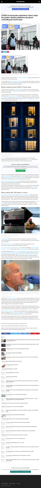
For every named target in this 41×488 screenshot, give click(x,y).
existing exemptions (6, 176)
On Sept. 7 (29, 159)
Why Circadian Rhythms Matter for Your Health (9, 368)
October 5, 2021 (4, 404)
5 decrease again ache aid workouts (12, 364)
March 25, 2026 (9, 346)
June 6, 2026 (8, 439)
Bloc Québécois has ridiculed (8, 244)
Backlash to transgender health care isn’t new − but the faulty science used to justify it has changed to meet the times (22, 460)
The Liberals (3, 247)
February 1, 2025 (4, 420)
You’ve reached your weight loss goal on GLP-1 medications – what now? (18, 455)
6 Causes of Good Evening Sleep (11, 376)
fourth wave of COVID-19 (22, 77)
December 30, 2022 (9, 423)
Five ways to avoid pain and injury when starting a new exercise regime (18, 422)
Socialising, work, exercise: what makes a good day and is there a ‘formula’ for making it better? (22, 357)
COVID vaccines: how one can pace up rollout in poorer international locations (15, 403)
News (5, 12)
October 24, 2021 (9, 452)
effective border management (23, 194)
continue (8, 247)
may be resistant (35, 98)
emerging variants (26, 98)
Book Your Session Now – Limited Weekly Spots (20, 471)
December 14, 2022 (9, 383)
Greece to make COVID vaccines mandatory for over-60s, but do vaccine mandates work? (21, 430)
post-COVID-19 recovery (18, 89)
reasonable (30, 308)
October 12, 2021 (4, 21)
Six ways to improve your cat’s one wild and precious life (15, 438)
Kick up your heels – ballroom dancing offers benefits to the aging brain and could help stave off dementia (22, 390)
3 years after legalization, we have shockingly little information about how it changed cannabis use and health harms (22, 386)
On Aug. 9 (3, 158)
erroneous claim (18, 247)
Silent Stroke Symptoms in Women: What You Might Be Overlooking (17, 348)
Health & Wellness (12, 483)
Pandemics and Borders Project (16, 81)
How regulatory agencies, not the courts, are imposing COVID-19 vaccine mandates (20, 451)
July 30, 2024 (4, 370)
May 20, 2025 (8, 400)
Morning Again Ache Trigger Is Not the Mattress (14, 352)
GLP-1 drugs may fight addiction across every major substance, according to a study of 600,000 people (22, 411)
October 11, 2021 (9, 354)
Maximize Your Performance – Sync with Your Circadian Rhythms (12, 406)
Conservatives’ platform (11, 298)
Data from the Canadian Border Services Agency (10, 181)
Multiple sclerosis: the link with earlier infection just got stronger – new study (14, 434)
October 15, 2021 (9, 387)
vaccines (3, 100)
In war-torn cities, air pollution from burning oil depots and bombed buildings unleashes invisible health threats (22, 345)
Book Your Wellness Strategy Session (20, 9)
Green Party (24, 312)
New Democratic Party (15, 312)
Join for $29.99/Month (20, 170)
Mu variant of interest (5, 97)
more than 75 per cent (13, 96)
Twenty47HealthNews (4, 483)
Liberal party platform (24, 249)
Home (2, 12)
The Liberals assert (5, 239)
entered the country (18, 97)
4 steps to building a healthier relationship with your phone (11, 361)
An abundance (4, 194)
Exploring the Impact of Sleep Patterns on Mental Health (15, 414)
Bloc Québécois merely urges (8, 311)
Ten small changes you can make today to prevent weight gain (16, 394)
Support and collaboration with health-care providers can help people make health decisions (21, 426)
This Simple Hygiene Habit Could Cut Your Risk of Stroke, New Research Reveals (15, 418)
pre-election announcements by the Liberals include (28, 254)
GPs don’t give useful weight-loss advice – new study (15, 442)
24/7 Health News (20, 1)
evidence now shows (12, 194)
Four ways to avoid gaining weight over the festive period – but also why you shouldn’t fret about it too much (22, 447)
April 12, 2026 (9, 358)
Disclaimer (18, 483)
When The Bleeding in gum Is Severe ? (12, 372)
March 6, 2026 (9, 412)
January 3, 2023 (9, 392)
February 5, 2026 (9, 456)
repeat (12, 247)
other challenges (34, 186)
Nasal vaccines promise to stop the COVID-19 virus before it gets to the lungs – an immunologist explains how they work (22, 381)
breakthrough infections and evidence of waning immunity (15, 177)
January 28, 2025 (4, 362)
